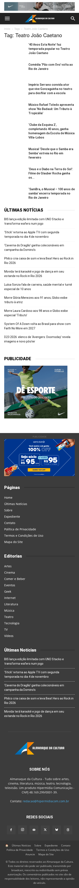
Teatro (8, 617)
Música (9, 610)
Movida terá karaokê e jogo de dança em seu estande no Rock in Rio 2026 (34, 274)
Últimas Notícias (15, 504)
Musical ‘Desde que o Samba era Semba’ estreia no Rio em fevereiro (50, 153)
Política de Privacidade (20, 529)
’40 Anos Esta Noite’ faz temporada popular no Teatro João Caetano (49, 49)
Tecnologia (11, 623)
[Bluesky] (56, 830)
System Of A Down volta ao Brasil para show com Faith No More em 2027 (37, 326)
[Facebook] (11, 830)
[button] (7, 18)
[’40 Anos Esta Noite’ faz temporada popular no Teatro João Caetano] (14, 49)
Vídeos (8, 636)
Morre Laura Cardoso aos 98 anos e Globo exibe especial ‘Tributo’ (36, 313)
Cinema (9, 572)
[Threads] (68, 830)
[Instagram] (22, 830)
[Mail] (34, 830)
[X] (45, 830)
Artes (8, 566)
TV (6, 629)
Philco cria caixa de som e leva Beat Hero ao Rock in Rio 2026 (39, 261)
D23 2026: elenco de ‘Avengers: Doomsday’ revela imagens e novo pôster (37, 339)
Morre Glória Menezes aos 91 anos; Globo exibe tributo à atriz (35, 300)
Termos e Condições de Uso (23, 536)
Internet (10, 598)
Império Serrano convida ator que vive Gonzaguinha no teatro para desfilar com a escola (50, 89)
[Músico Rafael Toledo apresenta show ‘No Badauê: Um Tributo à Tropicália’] (14, 110)
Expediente (12, 517)
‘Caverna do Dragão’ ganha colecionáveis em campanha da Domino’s (34, 247)
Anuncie (30, 854)
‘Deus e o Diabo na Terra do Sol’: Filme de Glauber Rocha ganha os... (50, 173)
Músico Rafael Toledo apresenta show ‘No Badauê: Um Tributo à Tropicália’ (51, 109)
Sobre (8, 510)
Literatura (11, 604)
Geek (7, 591)
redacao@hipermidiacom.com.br (46, 801)
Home (8, 498)
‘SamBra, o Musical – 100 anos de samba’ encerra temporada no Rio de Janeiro (51, 193)
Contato (9, 523)
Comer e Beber (14, 579)
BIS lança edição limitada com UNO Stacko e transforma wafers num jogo (34, 221)
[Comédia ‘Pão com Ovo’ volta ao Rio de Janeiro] (14, 69)
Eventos (9, 585)
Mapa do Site (13, 542)
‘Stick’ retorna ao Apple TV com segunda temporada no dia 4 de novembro (31, 234)
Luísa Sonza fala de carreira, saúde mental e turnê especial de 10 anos (38, 287)
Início (7, 28)
